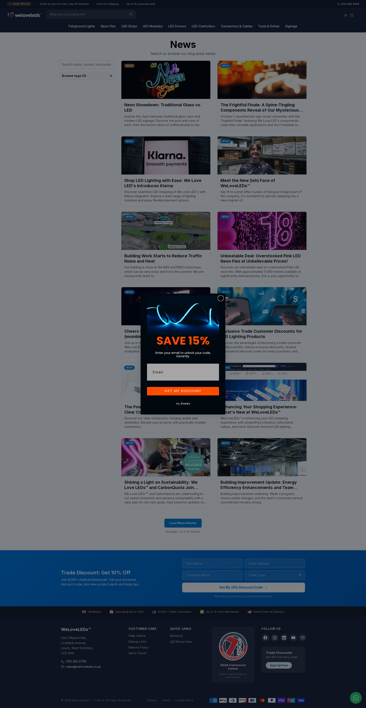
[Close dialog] (220, 298)
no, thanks (183, 404)
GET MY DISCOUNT (183, 391)
